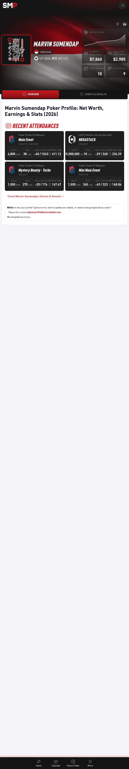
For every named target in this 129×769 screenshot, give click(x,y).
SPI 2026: (48, 58)
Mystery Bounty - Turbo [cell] (34, 170)
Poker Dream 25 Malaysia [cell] (31, 134)
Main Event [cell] (25, 139)
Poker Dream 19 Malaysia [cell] (92, 165)
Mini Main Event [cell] (89, 170)
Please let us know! (34, 212)
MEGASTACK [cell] (87, 139)
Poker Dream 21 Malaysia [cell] (31, 165)
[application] (104, 40)
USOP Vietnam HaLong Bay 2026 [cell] (95, 134)
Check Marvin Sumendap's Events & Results (34, 196)
